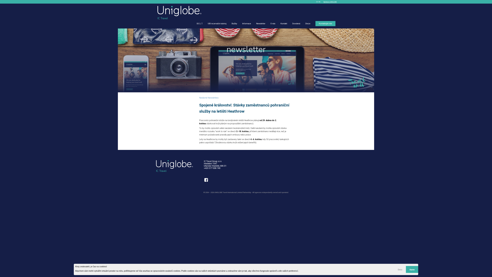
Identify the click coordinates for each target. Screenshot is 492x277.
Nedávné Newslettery (209, 98)
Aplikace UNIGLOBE (330, 2)
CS (317, 2)
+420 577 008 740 (212, 168)
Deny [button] (400, 269)
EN (319, 2)
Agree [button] (412, 269)
